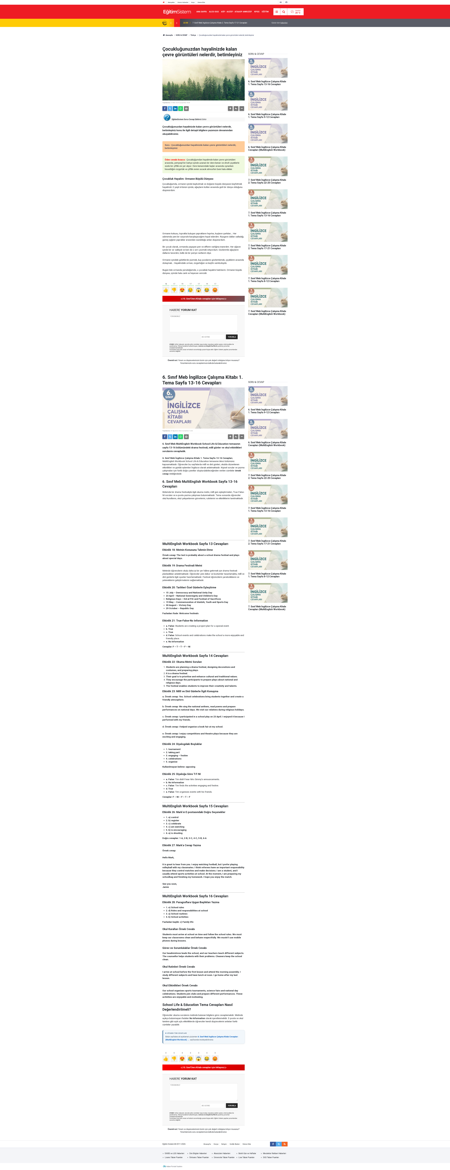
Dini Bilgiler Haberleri (198, 1153)
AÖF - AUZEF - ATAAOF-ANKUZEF (236, 11)
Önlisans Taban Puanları (199, 1157)
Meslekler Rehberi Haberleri (274, 1153)
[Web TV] (280, 2)
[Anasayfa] (163, 2)
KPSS (256, 11)
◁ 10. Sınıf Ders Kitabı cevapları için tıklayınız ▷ (204, 298)
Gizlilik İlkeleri (235, 1144)
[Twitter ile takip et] (279, 1144)
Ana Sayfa (201, 11)
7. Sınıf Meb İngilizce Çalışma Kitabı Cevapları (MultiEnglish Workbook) (221, 23)
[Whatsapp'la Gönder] (180, 108)
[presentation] (171, 22)
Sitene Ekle (201, 2)
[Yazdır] (186, 108)
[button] (230, 108)
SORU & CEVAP (181, 35)
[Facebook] (164, 108)
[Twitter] (170, 108)
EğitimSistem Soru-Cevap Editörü (186, 119)
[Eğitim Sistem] (177, 11)
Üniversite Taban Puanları (224, 1157)
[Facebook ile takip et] (273, 1144)
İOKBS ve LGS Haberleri (174, 1153)
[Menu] (277, 12)
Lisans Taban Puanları (174, 1157)
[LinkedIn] (175, 108)
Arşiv (193, 2)
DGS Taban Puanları (271, 1157)
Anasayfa (169, 35)
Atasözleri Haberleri (222, 1153)
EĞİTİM (265, 11)
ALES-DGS (214, 11)
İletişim (224, 1144)
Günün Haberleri (183, 2)
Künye (216, 1144)
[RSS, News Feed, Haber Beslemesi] (285, 1144)
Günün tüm (280, 23)
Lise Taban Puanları (246, 1157)
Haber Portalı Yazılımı (174, 1166)
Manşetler (171, 2)
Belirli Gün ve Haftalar (247, 1153)
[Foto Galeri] (286, 2)
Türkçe (193, 35)
